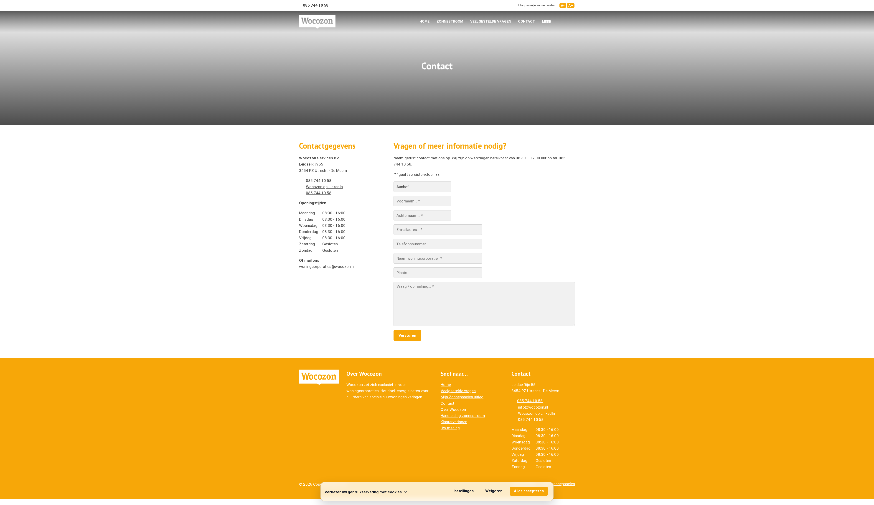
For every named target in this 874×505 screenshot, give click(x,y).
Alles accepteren (529, 491)
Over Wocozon (453, 409)
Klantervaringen (454, 422)
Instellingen (464, 491)
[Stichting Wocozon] (317, 21)
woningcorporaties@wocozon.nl (327, 266)
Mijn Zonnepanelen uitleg (462, 397)
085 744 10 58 (318, 193)
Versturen (407, 335)
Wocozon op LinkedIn (324, 186)
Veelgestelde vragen (490, 21)
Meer (546, 22)
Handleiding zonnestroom (463, 415)
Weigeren (493, 491)
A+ (570, 5)
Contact (526, 21)
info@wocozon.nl (533, 407)
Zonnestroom (450, 21)
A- (563, 5)
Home (424, 21)
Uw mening (450, 428)
